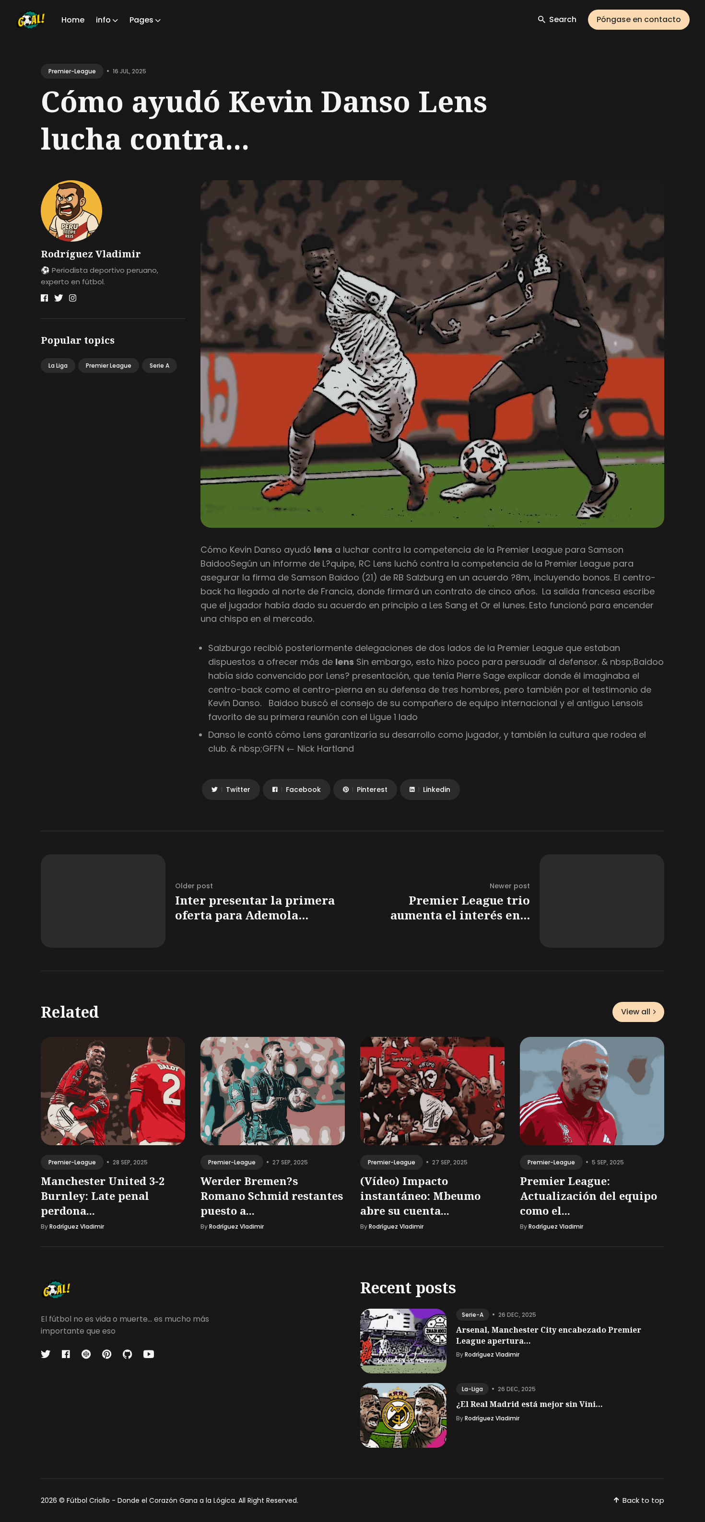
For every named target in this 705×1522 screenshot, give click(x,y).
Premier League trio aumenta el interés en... (460, 907)
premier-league (72, 71)
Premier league (108, 365)
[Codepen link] (86, 1354)
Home (72, 19)
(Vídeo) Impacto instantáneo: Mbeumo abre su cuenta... (420, 1195)
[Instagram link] (72, 298)
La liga (58, 365)
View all (635, 1011)
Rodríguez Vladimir (91, 253)
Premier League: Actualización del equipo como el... (588, 1195)
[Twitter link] (58, 298)
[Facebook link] (44, 298)
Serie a (159, 365)
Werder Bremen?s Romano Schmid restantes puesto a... (271, 1195)
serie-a (472, 1315)
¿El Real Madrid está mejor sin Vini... (529, 1404)
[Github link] (127, 1354)
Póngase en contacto (639, 19)
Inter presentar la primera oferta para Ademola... (255, 907)
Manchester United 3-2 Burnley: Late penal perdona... (102, 1195)
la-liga (472, 1389)
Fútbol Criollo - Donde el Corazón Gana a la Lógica (151, 1500)
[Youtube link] (148, 1354)
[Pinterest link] (106, 1354)
